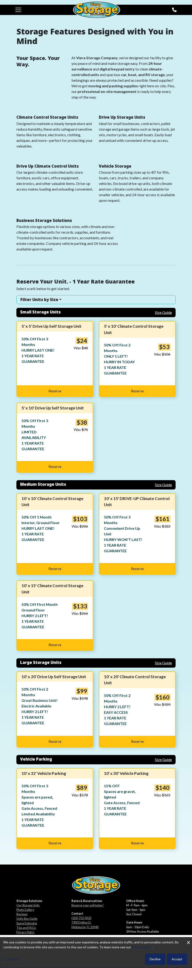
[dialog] (96, 952)
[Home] (96, 10)
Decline (155, 959)
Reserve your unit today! (87, 905)
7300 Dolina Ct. (81, 922)
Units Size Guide (26, 918)
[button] (96, 299)
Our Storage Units (28, 905)
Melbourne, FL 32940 (85, 927)
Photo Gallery (25, 910)
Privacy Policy (25, 932)
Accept (177, 959)
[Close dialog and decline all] (188, 940)
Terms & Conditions (29, 937)
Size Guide (163, 312)
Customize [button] (11, 959)
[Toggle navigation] (18, 10)
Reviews (22, 914)
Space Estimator (26, 923)
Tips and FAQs (26, 928)
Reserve (54, 391)
